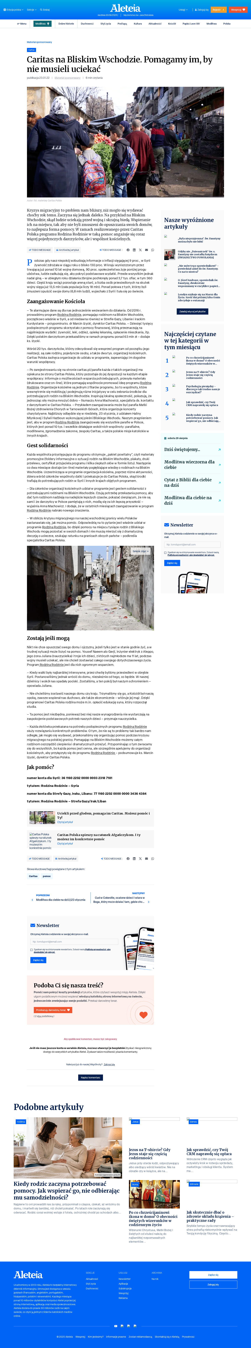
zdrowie (194, 1184)
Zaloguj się (203, 9)
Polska (226, 23)
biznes (193, 1121)
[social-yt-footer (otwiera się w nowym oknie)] (115, 1326)
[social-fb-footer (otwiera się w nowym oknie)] (122, 1326)
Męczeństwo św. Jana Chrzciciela (138, 15)
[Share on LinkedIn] (134, 250)
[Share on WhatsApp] (152, 250)
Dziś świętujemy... (182, 449)
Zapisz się (38, 960)
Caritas (33, 876)
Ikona (135, 1184)
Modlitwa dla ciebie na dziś (188, 500)
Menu (23, 23)
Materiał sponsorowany (39, 42)
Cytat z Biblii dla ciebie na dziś (188, 482)
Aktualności (155, 23)
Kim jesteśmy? (95, 1336)
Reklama (123, 1298)
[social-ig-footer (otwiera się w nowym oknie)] (135, 1326)
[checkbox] (31, 950)
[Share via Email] (146, 250)
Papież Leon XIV (191, 23)
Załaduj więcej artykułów (192, 311)
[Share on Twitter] (140, 250)
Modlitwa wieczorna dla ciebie (189, 464)
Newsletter (125, 1278)
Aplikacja (123, 1283)
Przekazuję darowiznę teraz (51, 1010)
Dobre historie (66, 23)
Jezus (135, 1121)
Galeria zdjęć (140, 551)
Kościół (172, 23)
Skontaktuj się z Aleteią (167, 1336)
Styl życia (106, 23)
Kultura (138, 23)
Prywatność (188, 1336)
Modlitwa (40, 23)
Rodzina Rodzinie (69, 315)
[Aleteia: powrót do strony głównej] (125, 8)
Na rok (155, 1278)
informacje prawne (116, 1336)
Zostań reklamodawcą (140, 1336)
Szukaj (46, 9)
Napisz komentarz (90, 1077)
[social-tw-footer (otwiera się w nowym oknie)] (128, 1326)
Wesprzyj (236, 9)
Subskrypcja (125, 1288)
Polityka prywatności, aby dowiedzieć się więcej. (191, 555)
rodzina (21, 1121)
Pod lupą (122, 23)
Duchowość (87, 23)
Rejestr (217, 9)
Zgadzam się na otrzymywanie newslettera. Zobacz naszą (72, 951)
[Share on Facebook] (128, 250)
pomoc (47, 876)
